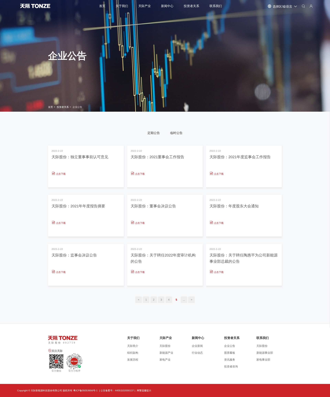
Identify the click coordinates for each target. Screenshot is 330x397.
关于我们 (122, 6)
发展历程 (132, 359)
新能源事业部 (264, 352)
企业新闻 (197, 345)
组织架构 (132, 352)
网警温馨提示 (144, 390)
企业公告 (77, 107)
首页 (102, 6)
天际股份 (165, 345)
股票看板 (229, 352)
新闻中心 (167, 6)
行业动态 (197, 352)
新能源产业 (166, 352)
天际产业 (144, 6)
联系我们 (216, 6)
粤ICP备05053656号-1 (85, 390)
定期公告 (153, 133)
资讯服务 (229, 359)
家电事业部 (263, 359)
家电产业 (165, 359)
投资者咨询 (231, 366)
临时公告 (176, 133)
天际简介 (132, 345)
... (184, 299)
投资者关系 (191, 6)
